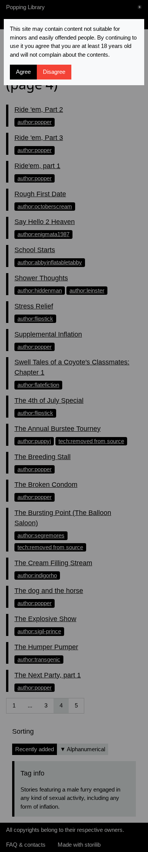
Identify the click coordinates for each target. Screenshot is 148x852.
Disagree (54, 71)
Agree (23, 71)
